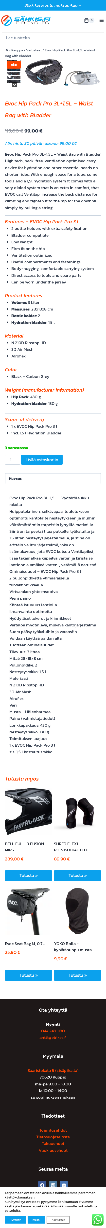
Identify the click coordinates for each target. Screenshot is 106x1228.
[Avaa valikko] (101, 20)
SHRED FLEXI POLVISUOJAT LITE (71, 847)
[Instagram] (53, 1185)
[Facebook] (42, 1185)
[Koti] (6, 50)
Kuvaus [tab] (15, 478)
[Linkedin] (64, 1185)
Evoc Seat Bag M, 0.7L (25, 943)
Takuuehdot (53, 1143)
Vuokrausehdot (53, 1150)
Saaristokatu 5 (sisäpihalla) (53, 1070)
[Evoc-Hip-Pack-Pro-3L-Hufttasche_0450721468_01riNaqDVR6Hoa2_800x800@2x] (62, 72)
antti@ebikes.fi (53, 1037)
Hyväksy (15, 1220)
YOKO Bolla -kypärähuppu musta (73, 946)
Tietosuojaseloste (53, 1137)
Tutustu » (28, 875)
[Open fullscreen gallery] (96, 81)
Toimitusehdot (53, 1130)
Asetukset (58, 1220)
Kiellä (36, 1220)
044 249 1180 (53, 1031)
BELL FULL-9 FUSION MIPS (24, 847)
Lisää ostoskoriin (42, 459)
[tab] (53, 80)
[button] (14, 69)
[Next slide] (14, 84)
